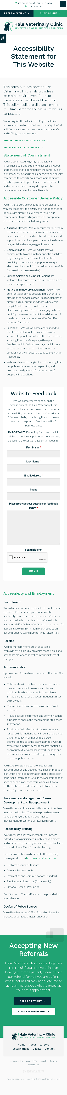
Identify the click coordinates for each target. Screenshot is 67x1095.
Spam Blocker (33, 549)
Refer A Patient (15, 13)
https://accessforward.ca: (41, 858)
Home (21, 1044)
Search (43, 1061)
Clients (37, 1048)
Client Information (32, 1011)
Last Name (33, 461)
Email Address (33, 475)
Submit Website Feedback (21, 147)
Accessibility (31, 1061)
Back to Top (33, 1064)
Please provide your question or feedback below (33, 505)
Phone (33, 489)
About (32, 1044)
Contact (49, 1048)
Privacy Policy (16, 1061)
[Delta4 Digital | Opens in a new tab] (33, 1072)
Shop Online (48, 13)
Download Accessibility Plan (24, 140)
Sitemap (53, 1061)
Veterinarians (21, 1048)
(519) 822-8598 (34, 6)
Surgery (44, 1044)
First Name (33, 447)
